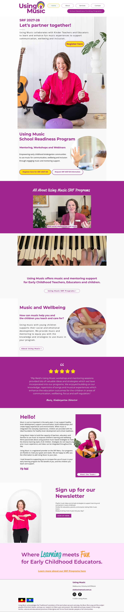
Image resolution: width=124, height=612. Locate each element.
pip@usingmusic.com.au (82, 590)
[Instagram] (74, 594)
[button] (88, 226)
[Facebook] (80, 594)
